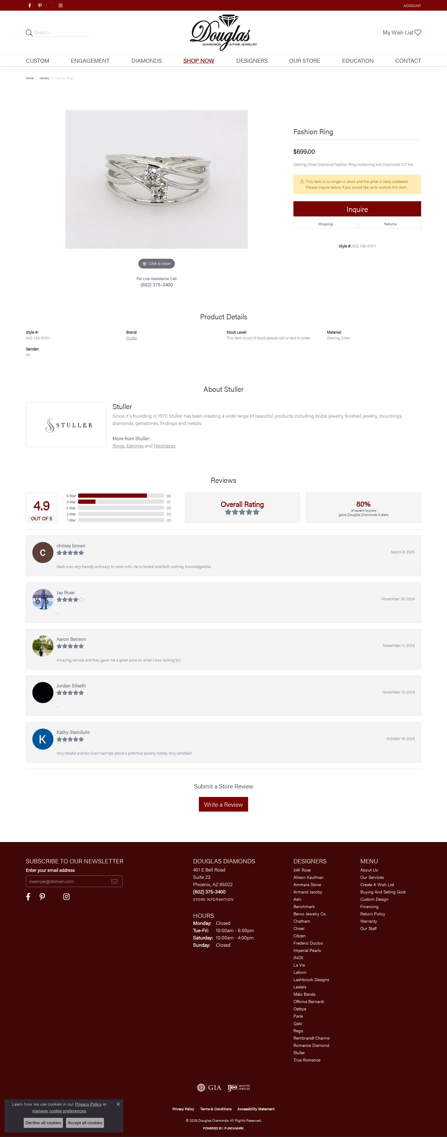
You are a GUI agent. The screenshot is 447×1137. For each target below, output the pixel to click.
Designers (252, 60)
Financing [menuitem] (369, 906)
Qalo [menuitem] (297, 1023)
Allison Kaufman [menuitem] (308, 877)
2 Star (71, 514)
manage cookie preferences (59, 1110)
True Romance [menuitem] (307, 1060)
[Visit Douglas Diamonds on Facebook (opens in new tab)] (29, 5)
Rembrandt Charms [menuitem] (311, 1038)
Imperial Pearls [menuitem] (307, 950)
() (169, 495)
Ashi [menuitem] (297, 899)
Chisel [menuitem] (298, 928)
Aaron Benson (71, 638)
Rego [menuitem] (298, 1030)
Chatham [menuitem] (301, 921)
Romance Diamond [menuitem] (311, 1045)
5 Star (71, 495)
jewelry (44, 78)
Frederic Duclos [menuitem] (308, 943)
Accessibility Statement (256, 1108)
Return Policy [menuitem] (372, 914)
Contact (408, 60)
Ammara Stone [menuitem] (307, 884)
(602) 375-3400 (156, 284)
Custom (37, 60)
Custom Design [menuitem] (374, 899)
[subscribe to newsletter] (114, 881)
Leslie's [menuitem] (299, 987)
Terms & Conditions (215, 1108)
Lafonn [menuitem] (300, 972)
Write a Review (223, 804)
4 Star (71, 501)
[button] (411, 5)
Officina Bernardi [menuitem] (308, 1001)
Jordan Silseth (71, 685)
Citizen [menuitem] (299, 935)
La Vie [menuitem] (299, 965)
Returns (390, 223)
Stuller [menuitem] (299, 1052)
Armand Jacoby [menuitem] (307, 892)
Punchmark (234, 1128)
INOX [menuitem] (298, 957)
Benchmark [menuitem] (304, 906)
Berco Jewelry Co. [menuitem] (310, 914)
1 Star (71, 520)
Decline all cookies (43, 1122)
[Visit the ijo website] (238, 1087)
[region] (156, 179)
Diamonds (146, 60)
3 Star (71, 508)
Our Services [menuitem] (372, 877)
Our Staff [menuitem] (368, 928)
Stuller (131, 338)
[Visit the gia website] (209, 1087)
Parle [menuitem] (298, 1016)
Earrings (135, 445)
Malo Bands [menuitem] (304, 994)
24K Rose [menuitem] (302, 870)
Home (29, 78)
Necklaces (164, 445)
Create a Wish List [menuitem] (377, 884)
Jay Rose (65, 592)
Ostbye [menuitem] (299, 1008)
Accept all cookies (85, 1122)
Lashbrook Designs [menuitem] (311, 979)
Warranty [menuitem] (368, 921)
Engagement (90, 60)
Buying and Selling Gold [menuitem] (383, 892)
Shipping (325, 223)
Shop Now (198, 60)
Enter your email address (50, 870)
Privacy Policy (183, 1108)
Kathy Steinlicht (73, 731)
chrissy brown (71, 545)
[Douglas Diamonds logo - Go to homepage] (223, 32)
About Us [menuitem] (369, 870)
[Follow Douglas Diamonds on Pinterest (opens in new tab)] (39, 5)
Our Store (304, 60)
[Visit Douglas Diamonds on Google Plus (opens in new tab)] (50, 5)
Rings (118, 445)
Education (358, 60)
